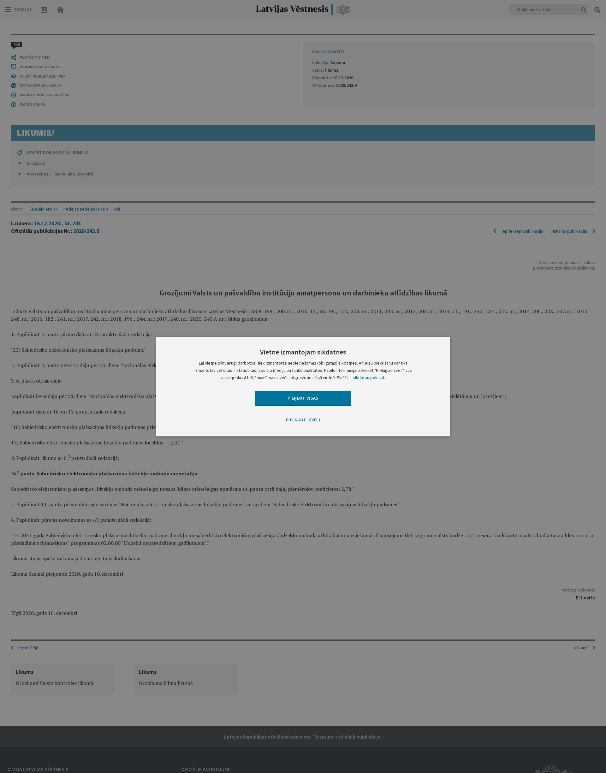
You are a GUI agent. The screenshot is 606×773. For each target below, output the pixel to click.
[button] (303, 420)
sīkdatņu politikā (368, 377)
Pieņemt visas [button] (303, 398)
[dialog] (303, 386)
